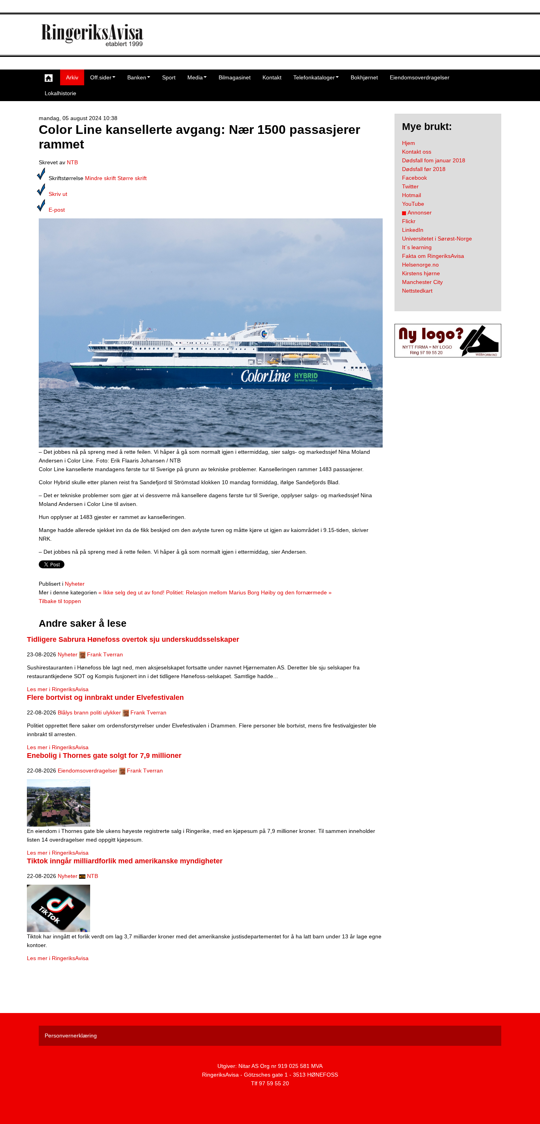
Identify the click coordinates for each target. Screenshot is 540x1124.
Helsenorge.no (420, 264)
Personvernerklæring (71, 1035)
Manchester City (422, 282)
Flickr (408, 221)
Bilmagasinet (235, 77)
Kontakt (271, 77)
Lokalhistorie (60, 93)
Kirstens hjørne (421, 273)
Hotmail (411, 195)
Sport (169, 77)
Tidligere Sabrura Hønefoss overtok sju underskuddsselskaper (133, 639)
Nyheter (75, 584)
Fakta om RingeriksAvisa (433, 256)
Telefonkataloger (314, 77)
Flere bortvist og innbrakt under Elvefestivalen (105, 697)
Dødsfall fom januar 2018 (433, 160)
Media (195, 77)
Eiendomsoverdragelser (419, 77)
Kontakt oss (416, 151)
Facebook (414, 178)
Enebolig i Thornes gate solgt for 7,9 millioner (104, 755)
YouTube (413, 204)
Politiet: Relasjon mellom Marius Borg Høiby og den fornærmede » (249, 592)
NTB (72, 162)
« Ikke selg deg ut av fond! (131, 592)
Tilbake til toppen (60, 601)
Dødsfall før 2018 (424, 169)
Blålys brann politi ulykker (89, 712)
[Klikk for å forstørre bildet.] (211, 332)
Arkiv (72, 77)
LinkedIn (412, 230)
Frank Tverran (105, 654)
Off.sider (100, 77)
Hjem (408, 143)
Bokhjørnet (364, 77)
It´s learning (417, 247)
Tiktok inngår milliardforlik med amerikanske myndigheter (125, 861)
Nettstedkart (417, 291)
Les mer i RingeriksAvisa (58, 689)
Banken (136, 77)
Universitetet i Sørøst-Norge (437, 238)
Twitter (410, 186)
